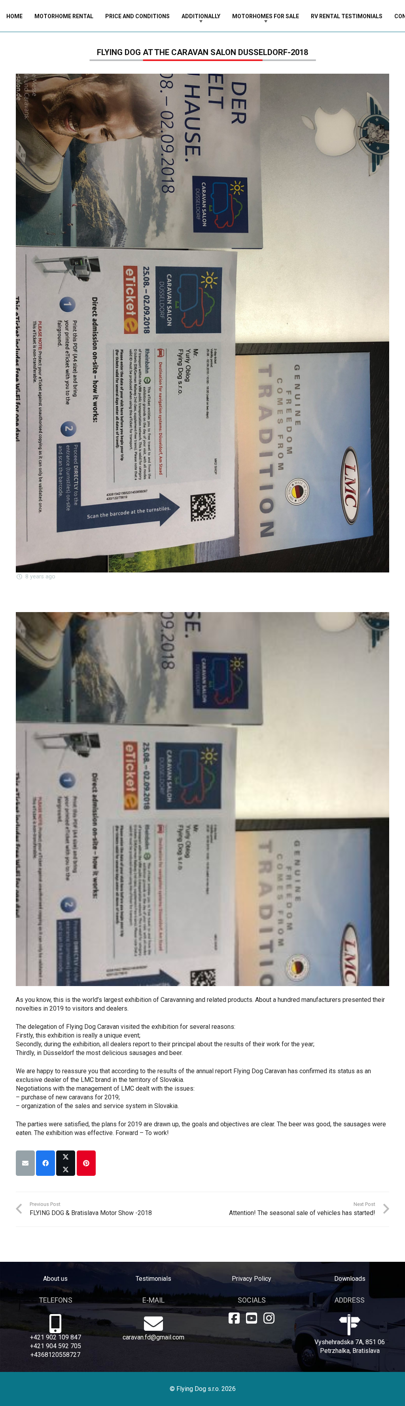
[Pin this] (86, 1163)
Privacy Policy (251, 1278)
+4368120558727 (55, 1354)
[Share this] (45, 1163)
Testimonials (153, 1278)
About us (55, 1278)
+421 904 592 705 (55, 1346)
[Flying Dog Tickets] (202, 799)
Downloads (349, 1278)
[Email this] (25, 1163)
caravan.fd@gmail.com (153, 1337)
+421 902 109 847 (55, 1337)
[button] (225, 16)
